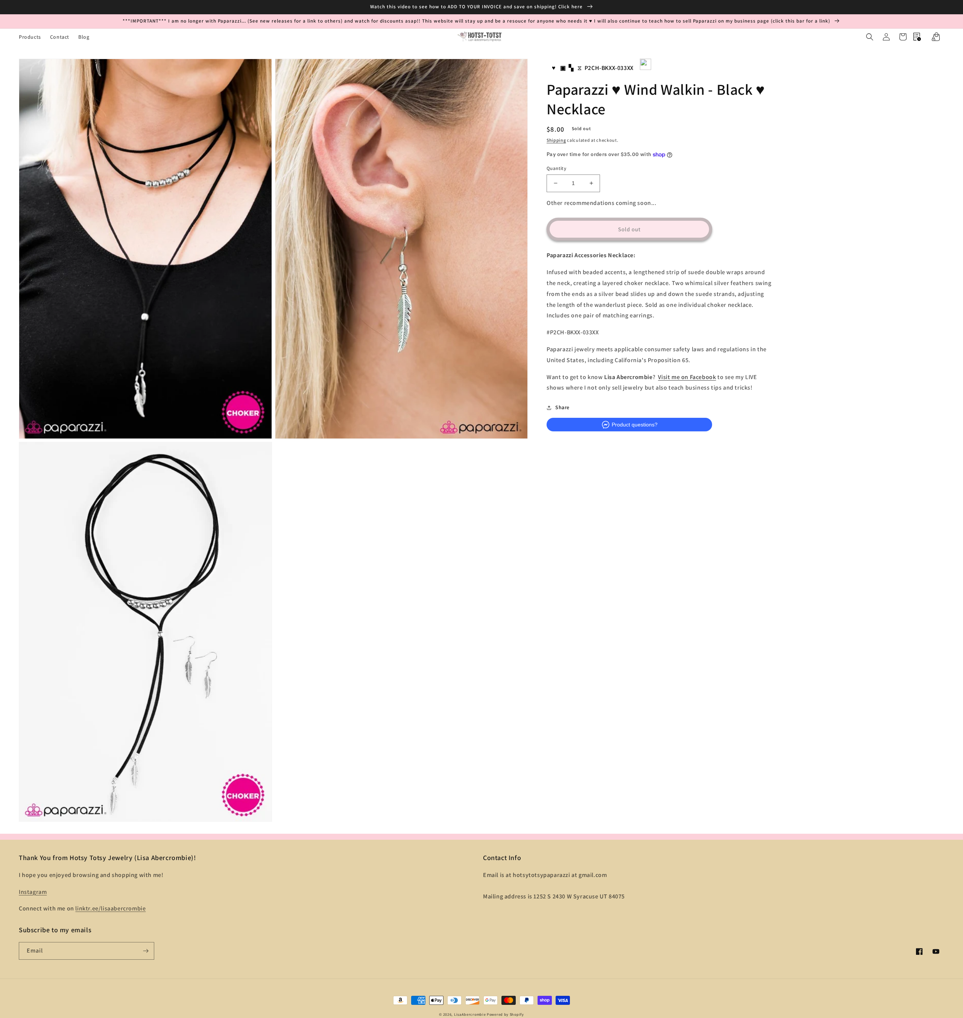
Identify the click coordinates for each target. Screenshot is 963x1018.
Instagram (33, 892)
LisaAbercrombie (470, 1014)
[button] (869, 37)
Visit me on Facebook (687, 377)
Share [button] (562, 407)
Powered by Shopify (505, 1014)
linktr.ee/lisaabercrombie (110, 908)
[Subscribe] (145, 951)
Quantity (556, 168)
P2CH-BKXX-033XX (609, 68)
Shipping (556, 140)
